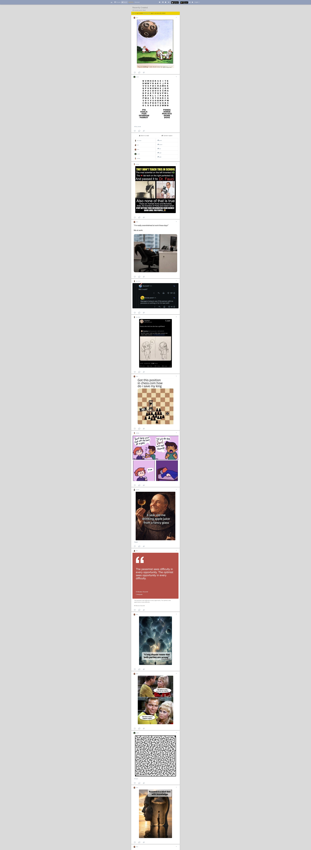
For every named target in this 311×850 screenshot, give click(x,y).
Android (145, 13)
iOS (150, 13)
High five (130, 2)
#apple (136, 542)
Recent (125, 2)
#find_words (137, 126)
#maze (136, 778)
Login (133, 13)
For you (118, 2)
